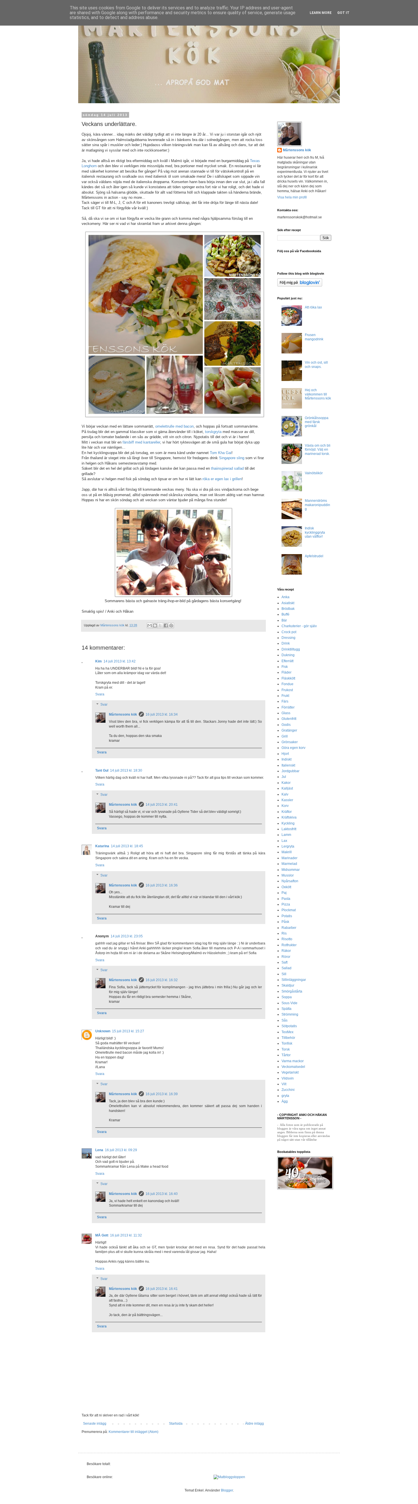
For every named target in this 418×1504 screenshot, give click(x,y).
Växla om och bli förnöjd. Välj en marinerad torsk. (317, 450)
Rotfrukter (289, 945)
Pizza (286, 904)
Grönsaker (290, 742)
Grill (285, 736)
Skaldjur (288, 985)
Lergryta (288, 846)
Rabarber (289, 928)
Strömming (290, 1014)
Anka (285, 597)
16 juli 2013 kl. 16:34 (162, 714)
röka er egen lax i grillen (222, 479)
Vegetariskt (290, 1072)
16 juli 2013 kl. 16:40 (162, 1194)
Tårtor (286, 1055)
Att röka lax (313, 307)
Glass (286, 713)
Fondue (287, 684)
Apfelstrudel (314, 556)
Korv (285, 806)
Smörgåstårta (292, 991)
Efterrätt (287, 661)
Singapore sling (231, 458)
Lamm (286, 835)
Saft (284, 962)
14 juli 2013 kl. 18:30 (126, 770)
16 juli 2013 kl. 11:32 (126, 1235)
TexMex (287, 1032)
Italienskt (288, 765)
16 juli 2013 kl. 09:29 (121, 1150)
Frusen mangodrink (314, 337)
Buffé (285, 614)
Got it (343, 13)
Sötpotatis (289, 1026)
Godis (286, 725)
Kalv (285, 794)
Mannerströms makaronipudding (317, 505)
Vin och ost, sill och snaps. (316, 364)
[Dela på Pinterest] (171, 625)
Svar (103, 705)
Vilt (284, 1084)
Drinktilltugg (291, 649)
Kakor (286, 783)
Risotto (287, 939)
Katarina (102, 846)
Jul (284, 777)
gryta (285, 1096)
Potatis (287, 916)
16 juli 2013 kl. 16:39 (162, 1094)
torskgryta (213, 432)
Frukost (287, 690)
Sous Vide (289, 1003)
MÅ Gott (101, 1235)
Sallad (286, 968)
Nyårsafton (290, 881)
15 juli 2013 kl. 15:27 (128, 1031)
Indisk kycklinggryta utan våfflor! (315, 532)
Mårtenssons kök (123, 714)
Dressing (288, 638)
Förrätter (288, 707)
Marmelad (289, 864)
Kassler (287, 800)
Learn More (321, 13)
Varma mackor (293, 1061)
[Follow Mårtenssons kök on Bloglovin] (299, 285)
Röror (286, 957)
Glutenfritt (289, 719)
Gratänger (289, 730)
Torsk (286, 1049)
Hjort (285, 754)
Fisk (285, 667)
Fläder (286, 672)
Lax (284, 841)
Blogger (227, 1490)
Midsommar (291, 870)
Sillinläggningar (294, 980)
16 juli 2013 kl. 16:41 (162, 1289)
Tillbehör (288, 1038)
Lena (99, 1150)
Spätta (286, 1009)
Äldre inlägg (254, 1424)
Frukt (285, 696)
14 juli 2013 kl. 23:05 (127, 936)
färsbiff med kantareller (141, 442)
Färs (285, 701)
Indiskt (286, 759)
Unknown (102, 1031)
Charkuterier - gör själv (299, 626)
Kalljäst (287, 788)
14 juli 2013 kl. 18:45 (127, 846)
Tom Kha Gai (220, 453)
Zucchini (288, 1090)
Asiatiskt (288, 603)
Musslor (288, 875)
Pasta (286, 899)
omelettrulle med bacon (174, 426)
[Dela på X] (160, 625)
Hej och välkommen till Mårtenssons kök (318, 394)
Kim (98, 661)
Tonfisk (287, 1043)
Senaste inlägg (94, 1424)
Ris (284, 933)
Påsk (285, 922)
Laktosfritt (289, 829)
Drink (286, 643)
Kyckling (288, 823)
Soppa (287, 997)
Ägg (285, 1101)
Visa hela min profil (292, 197)
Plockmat (289, 910)
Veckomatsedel (293, 1067)
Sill (284, 974)
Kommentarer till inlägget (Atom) (133, 1432)
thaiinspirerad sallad (227, 468)
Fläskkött (288, 678)
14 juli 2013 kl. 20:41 (162, 805)
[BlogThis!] (155, 625)
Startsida (176, 1424)
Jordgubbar (290, 771)
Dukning (288, 655)
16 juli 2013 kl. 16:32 (162, 980)
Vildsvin (288, 1078)
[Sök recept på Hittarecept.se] (229, 1477)
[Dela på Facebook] (166, 625)
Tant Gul (101, 770)
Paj (284, 893)
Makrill (287, 852)
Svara (99, 694)
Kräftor (287, 812)
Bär (284, 620)
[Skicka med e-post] (149, 625)
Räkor (286, 951)
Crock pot (289, 632)
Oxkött (286, 887)
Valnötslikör (314, 473)
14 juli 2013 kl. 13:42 (120, 661)
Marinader (289, 858)
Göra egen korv (293, 748)
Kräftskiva (289, 817)
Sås (284, 1020)
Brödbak (288, 609)
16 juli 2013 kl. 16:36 (162, 885)
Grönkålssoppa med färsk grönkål (316, 422)
